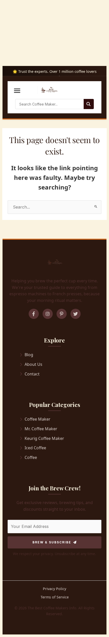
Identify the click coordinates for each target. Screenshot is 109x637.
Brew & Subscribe (51, 542)
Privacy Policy (54, 588)
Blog (29, 354)
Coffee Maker (37, 419)
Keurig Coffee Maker (44, 438)
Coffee (31, 457)
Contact (32, 374)
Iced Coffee (35, 448)
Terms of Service (55, 597)
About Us (33, 364)
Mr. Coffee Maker (41, 429)
